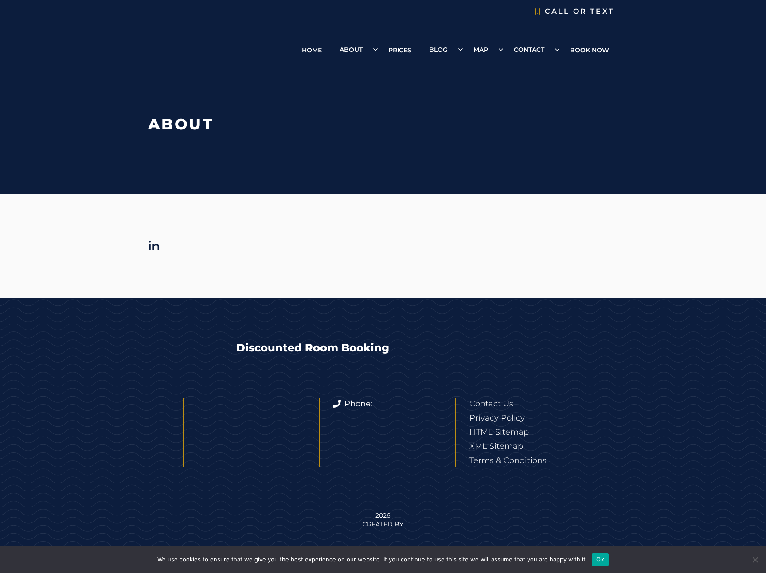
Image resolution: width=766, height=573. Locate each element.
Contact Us (491, 404)
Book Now (589, 50)
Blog (438, 50)
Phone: (358, 404)
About (351, 50)
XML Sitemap (496, 446)
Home (312, 50)
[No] (754, 559)
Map (480, 50)
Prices (399, 50)
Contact (529, 50)
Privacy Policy (497, 418)
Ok (600, 559)
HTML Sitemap (499, 432)
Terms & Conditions (508, 460)
